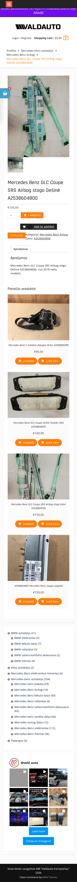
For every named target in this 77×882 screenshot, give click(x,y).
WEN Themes (49, 877)
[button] (19, 778)
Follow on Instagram (38, 841)
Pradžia (11, 50)
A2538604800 (42, 238)
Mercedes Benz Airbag (21, 54)
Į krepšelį (34, 215)
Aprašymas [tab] (20, 249)
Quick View (52, 361)
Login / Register (22, 38)
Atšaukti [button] (38, 12)
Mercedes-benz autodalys (37, 50)
